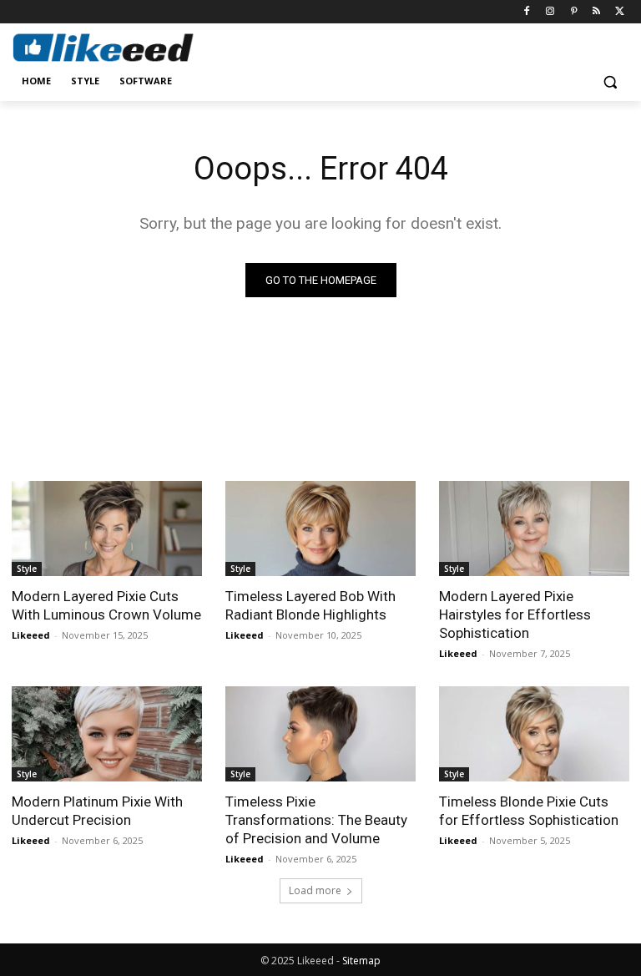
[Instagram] (550, 12)
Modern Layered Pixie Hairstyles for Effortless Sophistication (515, 614)
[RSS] (596, 12)
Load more (315, 890)
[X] (619, 12)
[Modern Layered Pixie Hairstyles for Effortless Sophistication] (534, 528)
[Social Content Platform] (125, 47)
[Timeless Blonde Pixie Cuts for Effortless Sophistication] (534, 733)
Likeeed (31, 635)
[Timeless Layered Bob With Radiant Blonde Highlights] (320, 528)
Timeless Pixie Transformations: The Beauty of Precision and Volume (316, 820)
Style (27, 568)
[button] (609, 81)
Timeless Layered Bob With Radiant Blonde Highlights (310, 605)
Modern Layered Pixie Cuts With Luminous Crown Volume (106, 605)
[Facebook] (527, 12)
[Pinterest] (573, 12)
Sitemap (361, 960)
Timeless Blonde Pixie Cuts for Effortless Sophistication (528, 810)
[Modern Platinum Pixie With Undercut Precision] (107, 733)
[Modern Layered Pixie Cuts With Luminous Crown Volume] (107, 528)
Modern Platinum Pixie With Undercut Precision (97, 810)
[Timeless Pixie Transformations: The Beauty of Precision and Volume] (320, 733)
